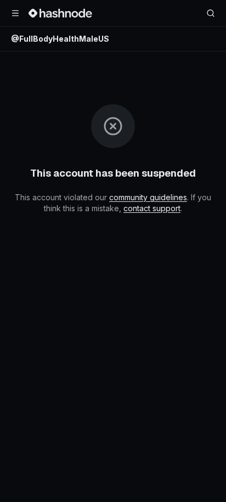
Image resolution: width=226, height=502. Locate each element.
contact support (151, 208)
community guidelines (148, 197)
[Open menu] (15, 13)
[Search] (210, 13)
